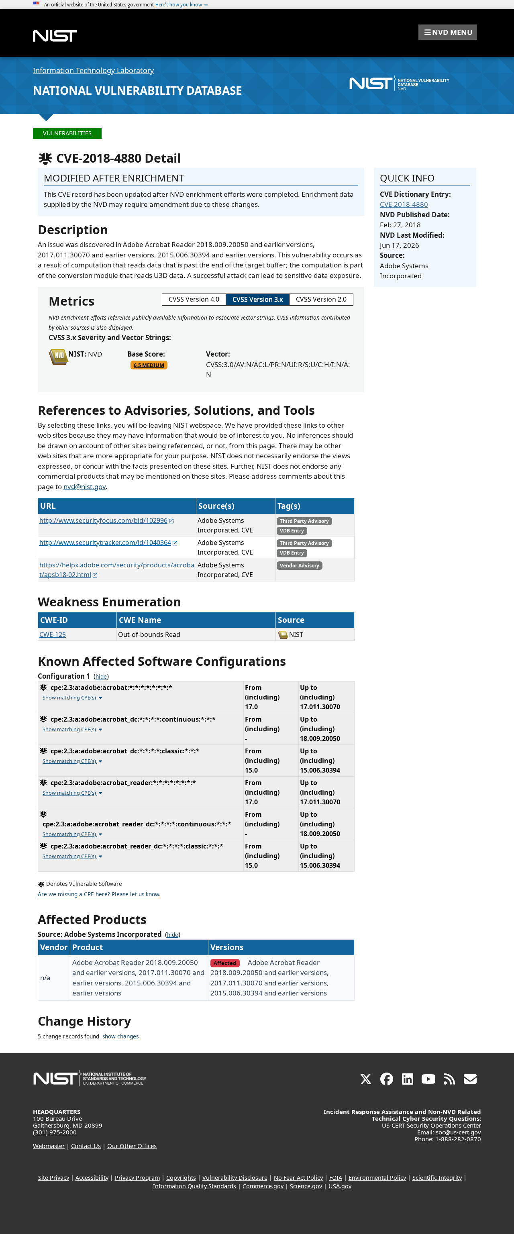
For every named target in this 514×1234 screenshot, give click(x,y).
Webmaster (49, 1146)
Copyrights (181, 1177)
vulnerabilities (67, 133)
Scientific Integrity (437, 1177)
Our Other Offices (132, 1146)
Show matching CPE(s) (70, 697)
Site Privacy (53, 1177)
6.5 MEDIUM (149, 365)
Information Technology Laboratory (93, 70)
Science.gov (306, 1186)
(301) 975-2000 (55, 1132)
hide (101, 676)
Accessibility (91, 1177)
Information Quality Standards (194, 1186)
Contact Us (86, 1146)
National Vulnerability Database (137, 90)
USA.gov (339, 1186)
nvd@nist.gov (84, 486)
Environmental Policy (377, 1177)
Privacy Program (137, 1177)
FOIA (335, 1177)
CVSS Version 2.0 (321, 299)
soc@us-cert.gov (458, 1132)
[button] (447, 32)
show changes (120, 1036)
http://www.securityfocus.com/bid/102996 (103, 520)
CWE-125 (52, 634)
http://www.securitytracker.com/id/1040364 (105, 542)
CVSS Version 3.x (258, 299)
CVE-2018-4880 (404, 204)
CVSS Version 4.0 (194, 299)
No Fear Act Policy (298, 1177)
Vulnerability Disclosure (234, 1177)
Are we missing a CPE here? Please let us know (98, 894)
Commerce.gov (263, 1186)
